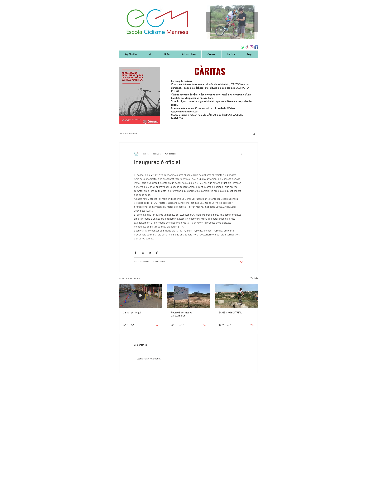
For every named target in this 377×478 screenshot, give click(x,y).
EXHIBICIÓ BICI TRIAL (230, 312)
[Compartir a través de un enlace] (157, 252)
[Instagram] (251, 47)
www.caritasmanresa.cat (184, 111)
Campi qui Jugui (132, 312)
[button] (254, 134)
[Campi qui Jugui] (140, 296)
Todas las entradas (128, 133)
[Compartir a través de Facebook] (135, 252)
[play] (250, 8)
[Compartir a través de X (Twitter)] (142, 252)
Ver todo (254, 278)
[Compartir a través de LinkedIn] (149, 252)
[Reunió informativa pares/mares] (188, 296)
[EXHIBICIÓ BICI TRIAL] (236, 296)
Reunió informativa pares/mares (181, 314)
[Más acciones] (241, 154)
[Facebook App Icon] (256, 47)
